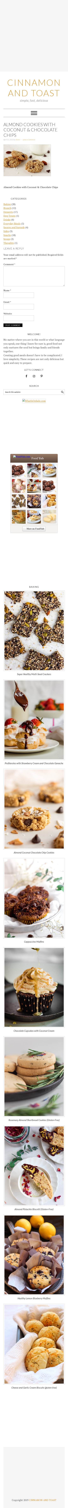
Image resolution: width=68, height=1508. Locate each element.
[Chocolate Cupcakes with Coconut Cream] (34, 987)
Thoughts (8, 243)
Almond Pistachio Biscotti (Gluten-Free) (34, 1209)
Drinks (7, 219)
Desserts (8, 212)
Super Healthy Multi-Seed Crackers (34, 674)
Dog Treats (9, 215)
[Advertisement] (34, 36)
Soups (6, 239)
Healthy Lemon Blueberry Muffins (34, 1298)
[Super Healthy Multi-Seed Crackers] (34, 630)
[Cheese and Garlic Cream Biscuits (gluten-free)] (34, 1344)
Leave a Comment (29, 140)
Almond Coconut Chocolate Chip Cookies (34, 852)
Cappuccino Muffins (34, 941)
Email (7, 301)
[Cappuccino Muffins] (34, 898)
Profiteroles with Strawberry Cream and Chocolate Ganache (34, 763)
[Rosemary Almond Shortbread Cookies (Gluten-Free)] (34, 1076)
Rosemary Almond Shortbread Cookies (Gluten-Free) (34, 1120)
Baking (7, 204)
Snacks (7, 235)
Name (7, 290)
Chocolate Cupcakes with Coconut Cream (34, 1030)
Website (7, 313)
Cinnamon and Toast (34, 87)
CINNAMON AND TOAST (42, 1500)
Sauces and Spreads (14, 227)
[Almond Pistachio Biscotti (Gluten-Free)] (34, 1165)
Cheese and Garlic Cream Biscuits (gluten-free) (34, 1387)
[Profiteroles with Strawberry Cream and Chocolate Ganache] (34, 719)
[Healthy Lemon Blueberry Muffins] (34, 1255)
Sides (6, 231)
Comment (9, 264)
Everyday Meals (12, 223)
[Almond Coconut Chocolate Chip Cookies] (34, 809)
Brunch (7, 208)
